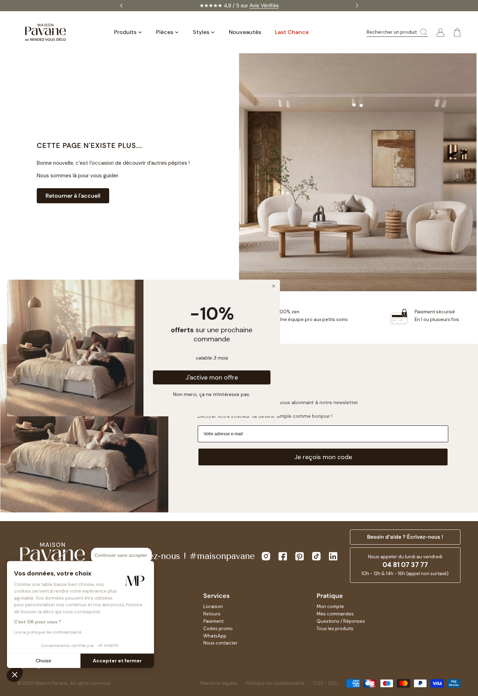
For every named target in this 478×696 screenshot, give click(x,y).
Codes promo (218, 629)
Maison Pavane (51, 683)
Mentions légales (219, 683)
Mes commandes (335, 614)
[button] (14, 674)
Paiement (213, 621)
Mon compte (330, 606)
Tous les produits (335, 629)
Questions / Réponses (341, 621)
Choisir (43, 660)
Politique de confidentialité (275, 683)
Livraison (213, 606)
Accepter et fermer (117, 660)
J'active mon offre (211, 377)
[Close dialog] (273, 285)
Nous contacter (220, 643)
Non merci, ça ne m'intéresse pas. (211, 394)
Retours (211, 614)
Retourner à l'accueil (72, 195)
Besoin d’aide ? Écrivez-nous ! (405, 536)
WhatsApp (214, 636)
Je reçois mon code (323, 457)
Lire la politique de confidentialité (47, 632)
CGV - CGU (325, 683)
